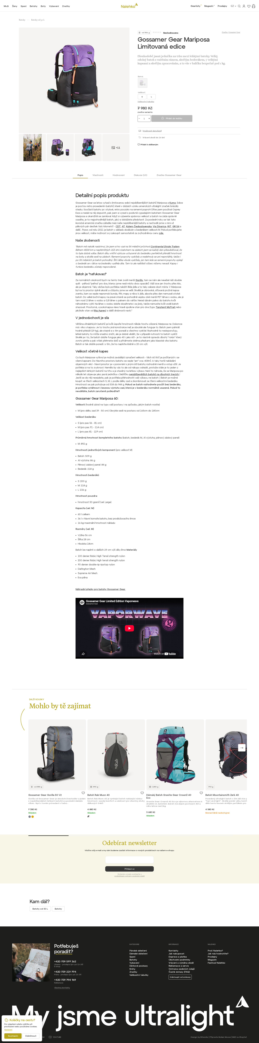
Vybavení (134, 963)
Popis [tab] (80, 175)
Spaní (132, 956)
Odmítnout (30, 1036)
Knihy (132, 969)
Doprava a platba (178, 956)
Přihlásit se (129, 869)
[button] (242, 747)
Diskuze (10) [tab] (140, 175)
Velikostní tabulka (146, 102)
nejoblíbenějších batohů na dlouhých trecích (154, 374)
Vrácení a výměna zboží (181, 963)
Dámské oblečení (138, 953)
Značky (133, 972)
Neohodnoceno (170, 33)
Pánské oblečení (138, 950)
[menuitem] (6, 6)
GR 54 (175, 226)
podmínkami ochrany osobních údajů (130, 876)
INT (169, 226)
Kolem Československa (139, 226)
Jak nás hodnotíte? (218, 953)
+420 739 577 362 (65, 961)
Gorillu (139, 280)
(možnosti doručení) (152, 131)
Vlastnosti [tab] (98, 175)
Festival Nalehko (216, 963)
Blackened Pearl (29, 816)
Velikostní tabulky (139, 975)
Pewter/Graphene (88, 816)
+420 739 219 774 (65, 971)
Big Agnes (100, 310)
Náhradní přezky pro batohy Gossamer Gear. (100, 589)
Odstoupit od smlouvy (180, 977)
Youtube (57, 1037)
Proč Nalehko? (215, 950)
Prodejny (222, 6)
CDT (118, 226)
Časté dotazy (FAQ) (179, 972)
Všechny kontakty (62, 988)
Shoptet (243, 1037)
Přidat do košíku (174, 118)
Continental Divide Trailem (165, 246)
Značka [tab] (169, 175)
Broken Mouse (225, 1037)
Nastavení (8, 1030)
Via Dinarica (159, 226)
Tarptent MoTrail (165, 307)
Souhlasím (13, 1036)
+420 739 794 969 (65, 979)
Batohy (58, 909)
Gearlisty (195, 6)
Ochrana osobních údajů (182, 969)
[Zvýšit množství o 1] (149, 118)
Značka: (231, 32)
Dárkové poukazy (139, 966)
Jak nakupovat (176, 953)
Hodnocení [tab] (119, 175)
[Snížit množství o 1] (139, 118)
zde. (161, 233)
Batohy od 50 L (40, 909)
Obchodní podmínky (179, 959)
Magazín (208, 6)
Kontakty (173, 950)
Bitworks (204, 1037)
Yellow (32, 816)
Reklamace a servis (179, 966)
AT (123, 226)
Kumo (172, 202)
